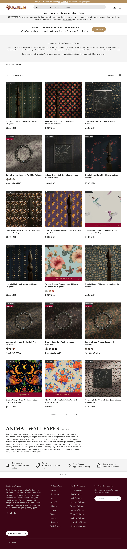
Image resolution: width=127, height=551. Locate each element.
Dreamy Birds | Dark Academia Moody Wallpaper (59, 343)
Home (45, 13)
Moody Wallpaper (77, 490)
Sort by (8, 75)
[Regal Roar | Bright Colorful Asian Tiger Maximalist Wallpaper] (63, 100)
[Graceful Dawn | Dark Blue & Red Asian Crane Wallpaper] (103, 153)
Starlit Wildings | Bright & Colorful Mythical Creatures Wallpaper (22, 401)
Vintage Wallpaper (77, 514)
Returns (53, 518)
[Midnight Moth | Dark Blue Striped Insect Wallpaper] (24, 263)
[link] (51, 414)
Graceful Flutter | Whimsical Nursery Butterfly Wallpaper (102, 285)
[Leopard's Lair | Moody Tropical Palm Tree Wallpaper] (24, 320)
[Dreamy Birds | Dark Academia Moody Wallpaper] (63, 320)
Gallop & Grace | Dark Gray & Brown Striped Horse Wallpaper (61, 176)
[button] (120, 7)
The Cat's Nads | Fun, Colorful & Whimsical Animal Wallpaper (61, 401)
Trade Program (55, 526)
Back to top (63, 475)
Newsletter (54, 522)
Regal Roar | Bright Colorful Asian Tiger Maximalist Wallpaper (59, 122)
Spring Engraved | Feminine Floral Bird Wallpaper (24, 175)
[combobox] (69, 7)
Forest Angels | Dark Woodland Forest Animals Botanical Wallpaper (23, 231)
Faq (51, 498)
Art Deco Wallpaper (77, 518)
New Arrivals (65, 13)
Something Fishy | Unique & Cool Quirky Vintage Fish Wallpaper (103, 401)
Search (53, 490)
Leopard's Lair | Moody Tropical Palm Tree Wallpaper (21, 343)
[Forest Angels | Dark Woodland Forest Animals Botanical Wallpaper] (24, 209)
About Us (53, 502)
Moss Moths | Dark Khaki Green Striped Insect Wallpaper (23, 122)
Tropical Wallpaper (77, 506)
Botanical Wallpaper (77, 502)
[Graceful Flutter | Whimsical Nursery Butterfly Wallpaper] (103, 263)
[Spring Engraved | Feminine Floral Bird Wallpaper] (24, 153)
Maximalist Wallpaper (78, 522)
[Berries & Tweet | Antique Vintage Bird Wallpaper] (103, 320)
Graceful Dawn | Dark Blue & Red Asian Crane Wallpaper (102, 176)
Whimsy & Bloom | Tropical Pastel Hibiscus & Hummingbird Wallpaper (61, 285)
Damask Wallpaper (77, 510)
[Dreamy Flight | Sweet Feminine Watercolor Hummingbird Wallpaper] (103, 209)
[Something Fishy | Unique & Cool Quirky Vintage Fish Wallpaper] (103, 378)
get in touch (67, 20)
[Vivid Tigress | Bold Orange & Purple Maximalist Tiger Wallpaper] (63, 209)
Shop (74, 13)
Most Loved (53, 13)
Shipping (53, 506)
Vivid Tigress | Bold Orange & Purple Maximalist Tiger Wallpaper (63, 231)
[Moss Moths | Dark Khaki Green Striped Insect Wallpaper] (24, 100)
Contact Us (54, 494)
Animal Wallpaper (16, 64)
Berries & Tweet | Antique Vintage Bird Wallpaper (99, 343)
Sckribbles (14, 542)
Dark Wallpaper (76, 498)
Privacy (53, 510)
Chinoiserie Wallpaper (78, 526)
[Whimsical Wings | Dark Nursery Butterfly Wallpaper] (103, 100)
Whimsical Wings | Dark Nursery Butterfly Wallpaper (100, 122)
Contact (81, 13)
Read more (99, 29)
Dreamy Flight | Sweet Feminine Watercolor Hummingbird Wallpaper (101, 231)
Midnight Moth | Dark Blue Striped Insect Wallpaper (21, 285)
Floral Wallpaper (76, 494)
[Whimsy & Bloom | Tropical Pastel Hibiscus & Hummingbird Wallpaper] (63, 263)
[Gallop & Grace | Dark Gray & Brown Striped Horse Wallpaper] (63, 153)
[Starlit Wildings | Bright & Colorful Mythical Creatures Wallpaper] (24, 378)
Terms (52, 514)
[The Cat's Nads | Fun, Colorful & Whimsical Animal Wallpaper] (63, 378)
